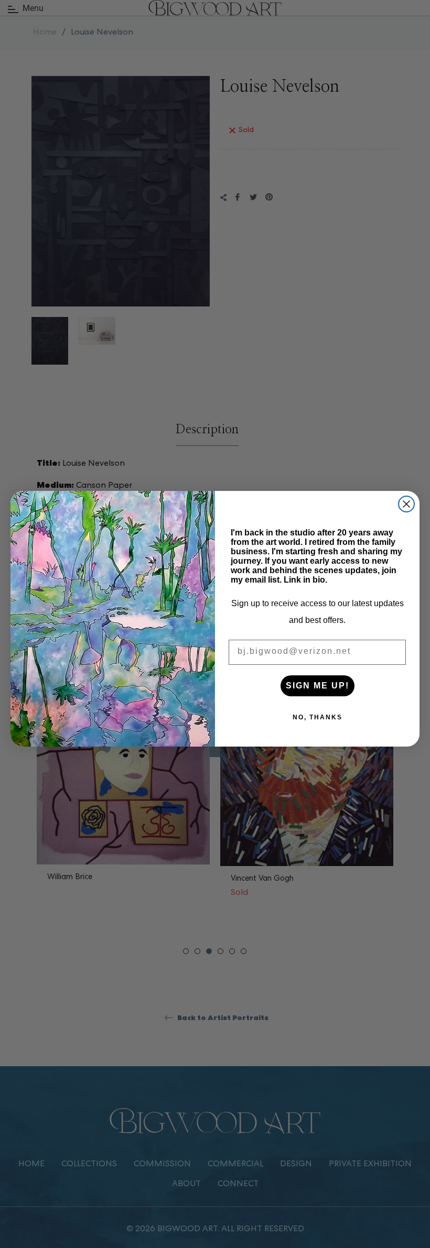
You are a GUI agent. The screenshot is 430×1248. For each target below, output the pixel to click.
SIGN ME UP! (317, 685)
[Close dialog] (406, 504)
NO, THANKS (317, 717)
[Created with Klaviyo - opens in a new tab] (215, 752)
